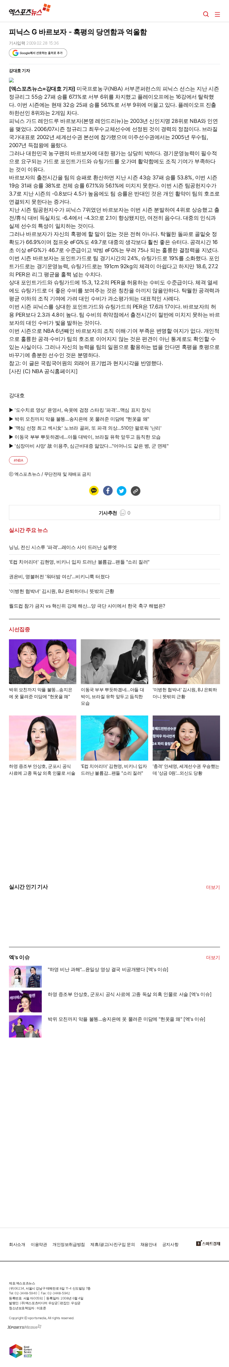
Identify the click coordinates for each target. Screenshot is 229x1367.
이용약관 (39, 1244)
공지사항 (170, 1244)
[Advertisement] (53, 1130)
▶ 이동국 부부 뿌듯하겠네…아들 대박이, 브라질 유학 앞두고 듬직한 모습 (85, 437)
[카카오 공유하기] (93, 490)
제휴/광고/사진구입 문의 (112, 1244)
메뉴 (217, 14)
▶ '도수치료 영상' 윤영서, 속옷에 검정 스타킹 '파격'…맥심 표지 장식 (80, 410)
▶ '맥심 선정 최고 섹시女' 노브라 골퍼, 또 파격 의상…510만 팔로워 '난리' (85, 428)
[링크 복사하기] (135, 490)
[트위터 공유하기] (121, 490)
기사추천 (115, 513)
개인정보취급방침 (68, 1244)
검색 (206, 14)
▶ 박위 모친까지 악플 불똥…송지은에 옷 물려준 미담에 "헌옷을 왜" (79, 419)
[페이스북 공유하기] (107, 490)
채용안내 (148, 1244)
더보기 (213, 887)
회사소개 (17, 1244)
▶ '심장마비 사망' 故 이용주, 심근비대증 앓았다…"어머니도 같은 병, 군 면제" (88, 446)
